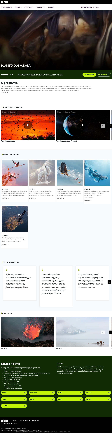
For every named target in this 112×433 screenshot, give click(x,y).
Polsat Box (33, 392)
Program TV (40, 7)
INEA (59, 399)
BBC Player (28, 7)
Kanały (17, 7)
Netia (32, 399)
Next (109, 282)
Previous (103, 126)
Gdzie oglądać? (89, 74)
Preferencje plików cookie (50, 431)
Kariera (34, 420)
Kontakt (51, 7)
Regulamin (19, 431)
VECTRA (88, 392)
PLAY (60, 392)
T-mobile (5, 405)
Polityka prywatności (28, 431)
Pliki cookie (39, 431)
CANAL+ (4, 392)
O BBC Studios (23, 420)
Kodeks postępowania (64, 431)
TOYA (4, 399)
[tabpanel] (28, 129)
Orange (88, 399)
